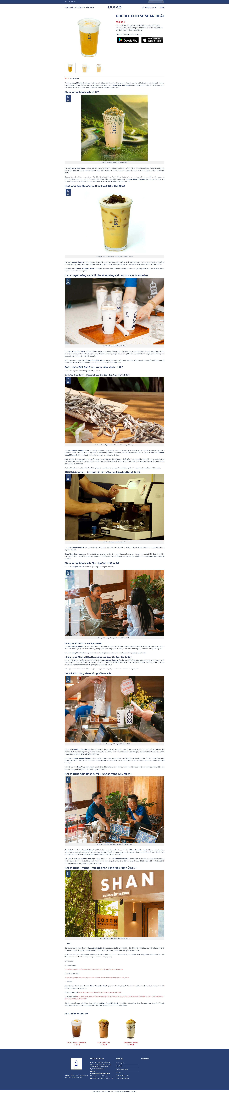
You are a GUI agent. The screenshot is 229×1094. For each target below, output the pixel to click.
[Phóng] (67, 59)
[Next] (110, 37)
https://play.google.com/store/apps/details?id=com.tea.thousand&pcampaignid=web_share (97, 978)
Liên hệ (161, 7)
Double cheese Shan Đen (76, 1043)
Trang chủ (69, 7)
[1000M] (114, 7)
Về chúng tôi (80, 7)
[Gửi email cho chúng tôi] (81, 1081)
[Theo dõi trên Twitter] (78, 1081)
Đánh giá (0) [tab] (74, 78)
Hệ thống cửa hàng (150, 7)
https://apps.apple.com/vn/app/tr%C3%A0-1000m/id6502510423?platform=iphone (94, 969)
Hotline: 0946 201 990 (70, 1)
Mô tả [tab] (67, 78)
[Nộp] (162, 1)
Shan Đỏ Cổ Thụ (104, 1043)
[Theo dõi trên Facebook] (71, 1081)
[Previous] (68, 37)
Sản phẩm (90, 7)
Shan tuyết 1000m (131, 1043)
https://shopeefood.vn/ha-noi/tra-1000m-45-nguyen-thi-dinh (99, 992)
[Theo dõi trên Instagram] (74, 1081)
